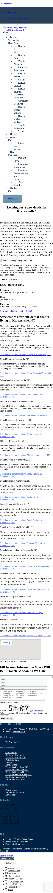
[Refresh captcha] (36, 711)
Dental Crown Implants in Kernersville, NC (19, 550)
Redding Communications (21, 851)
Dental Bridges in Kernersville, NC (15, 481)
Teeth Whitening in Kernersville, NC (16, 596)
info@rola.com (18, 844)
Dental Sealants (19, 75)
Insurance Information (21, 165)
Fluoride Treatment (20, 69)
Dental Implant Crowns (19, 109)
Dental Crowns (19, 84)
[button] (11, 32)
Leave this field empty (9, 702)
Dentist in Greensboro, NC (17, 767)
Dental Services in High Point (13, 40)
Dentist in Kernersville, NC (17, 772)
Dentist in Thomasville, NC (17, 777)
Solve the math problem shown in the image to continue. (24, 713)
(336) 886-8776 (9, 12)
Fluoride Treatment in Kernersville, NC (17, 401)
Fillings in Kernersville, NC (12, 441)
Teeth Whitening (19, 127)
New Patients (12, 153)
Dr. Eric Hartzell (12, 742)
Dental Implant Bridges (19, 119)
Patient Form (20, 159)
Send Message (7, 719)
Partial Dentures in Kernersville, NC (15, 504)
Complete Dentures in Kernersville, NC (17, 527)
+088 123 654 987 (20, 842)
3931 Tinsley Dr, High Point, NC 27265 (19, 18)
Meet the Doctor (19, 146)
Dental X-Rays (19, 49)
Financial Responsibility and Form (21, 174)
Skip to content (6, 856)
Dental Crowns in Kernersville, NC (15, 460)
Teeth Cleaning (19, 63)
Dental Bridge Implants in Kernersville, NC (18, 573)
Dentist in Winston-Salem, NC (18, 774)
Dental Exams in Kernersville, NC (14, 359)
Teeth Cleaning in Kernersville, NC (15, 380)
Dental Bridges (19, 90)
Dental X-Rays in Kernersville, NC (15, 340)
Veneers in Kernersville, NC (12, 619)
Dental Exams (19, 57)
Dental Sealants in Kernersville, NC (15, 420)
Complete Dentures (21, 102)
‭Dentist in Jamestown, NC (16, 769)
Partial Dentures (19, 96)
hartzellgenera (6, 3)
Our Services (11, 752)
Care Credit (18, 184)
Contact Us (13, 190)
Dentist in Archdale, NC (15, 779)
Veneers (22, 131)
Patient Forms (11, 790)
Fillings (8, 762)
